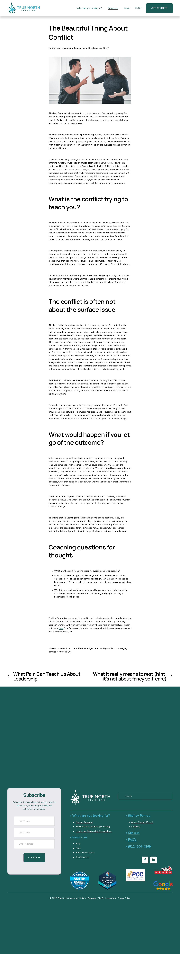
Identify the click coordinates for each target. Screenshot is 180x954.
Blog (78, 843)
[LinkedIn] (153, 860)
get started (159, 8)
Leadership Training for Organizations (94, 831)
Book (78, 848)
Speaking (135, 826)
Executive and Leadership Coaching (93, 826)
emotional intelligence (85, 648)
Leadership (79, 48)
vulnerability (65, 651)
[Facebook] (145, 860)
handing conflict (106, 648)
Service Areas (82, 857)
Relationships (95, 48)
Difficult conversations (60, 48)
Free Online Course (85, 852)
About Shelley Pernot (142, 822)
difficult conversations (59, 648)
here (61, 628)
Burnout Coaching (84, 822)
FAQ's (138, 8)
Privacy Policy (124, 898)
